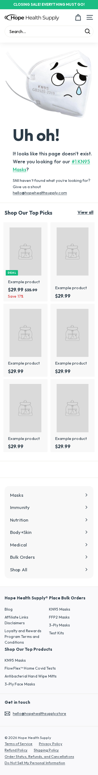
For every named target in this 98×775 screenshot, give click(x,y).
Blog (9, 609)
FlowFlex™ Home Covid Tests (30, 668)
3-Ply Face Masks (20, 684)
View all (85, 212)
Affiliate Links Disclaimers (16, 620)
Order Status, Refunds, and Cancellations (39, 756)
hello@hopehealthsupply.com (40, 192)
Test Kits (56, 633)
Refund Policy (16, 750)
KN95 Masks (60, 609)
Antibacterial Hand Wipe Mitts (31, 676)
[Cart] (78, 17)
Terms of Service (18, 743)
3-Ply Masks (59, 625)
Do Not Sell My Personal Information (35, 763)
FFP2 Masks (59, 617)
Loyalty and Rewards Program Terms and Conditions (23, 636)
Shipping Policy (46, 750)
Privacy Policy (50, 743)
